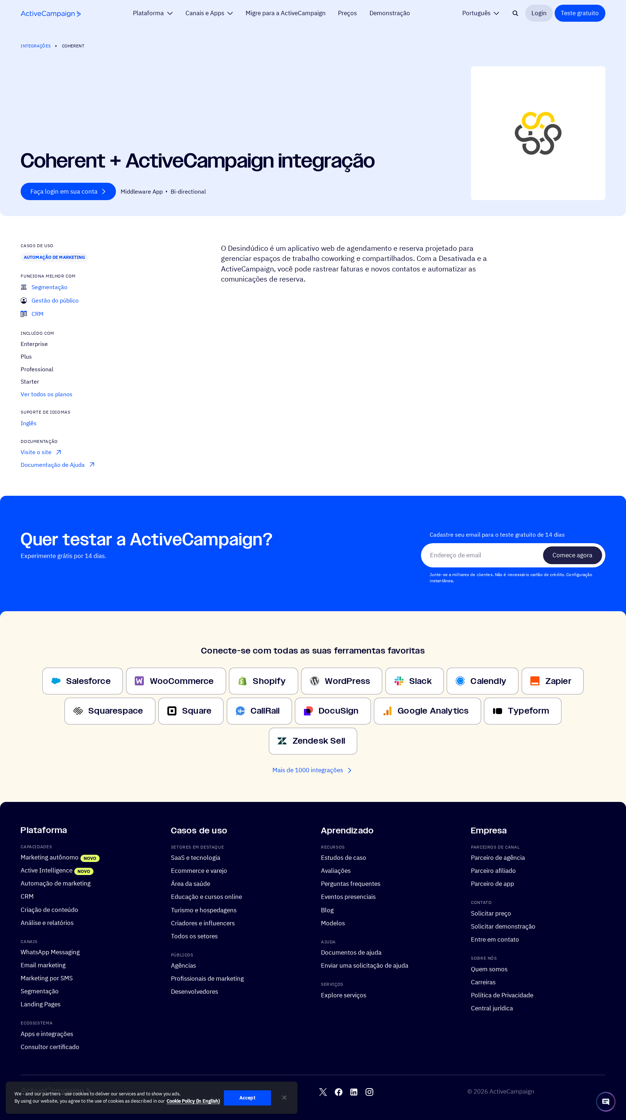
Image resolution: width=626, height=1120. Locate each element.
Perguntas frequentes (350, 884)
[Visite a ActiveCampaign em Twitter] (322, 1091)
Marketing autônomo (50, 857)
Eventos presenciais (348, 897)
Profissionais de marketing (207, 978)
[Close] (284, 1098)
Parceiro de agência (498, 858)
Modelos (333, 923)
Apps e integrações (47, 1034)
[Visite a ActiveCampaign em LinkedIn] (353, 1091)
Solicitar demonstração (503, 926)
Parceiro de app (492, 884)
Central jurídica (492, 1008)
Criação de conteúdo (49, 909)
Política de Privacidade (502, 995)
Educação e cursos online (206, 897)
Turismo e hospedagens (204, 910)
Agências (183, 965)
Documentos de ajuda (351, 952)
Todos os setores (194, 936)
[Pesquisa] (515, 13)
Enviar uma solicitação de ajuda (364, 965)
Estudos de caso (343, 858)
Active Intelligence (46, 870)
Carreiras (483, 982)
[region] (151, 1098)
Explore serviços (343, 995)
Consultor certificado (50, 1047)
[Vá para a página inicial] (51, 14)
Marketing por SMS (47, 978)
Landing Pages (40, 1004)
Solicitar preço (491, 913)
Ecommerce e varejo (199, 871)
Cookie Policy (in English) (193, 1101)
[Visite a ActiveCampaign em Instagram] (369, 1091)
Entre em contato (495, 939)
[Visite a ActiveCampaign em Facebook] (338, 1091)
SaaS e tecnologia (195, 858)
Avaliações (336, 871)
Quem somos (489, 969)
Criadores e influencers (203, 923)
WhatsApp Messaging (50, 952)
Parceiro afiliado (493, 871)
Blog (327, 910)
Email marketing (43, 965)
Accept (247, 1098)
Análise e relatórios (47, 922)
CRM (27, 896)
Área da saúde (190, 884)
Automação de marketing (54, 257)
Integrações (35, 45)
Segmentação (40, 991)
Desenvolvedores (194, 992)
